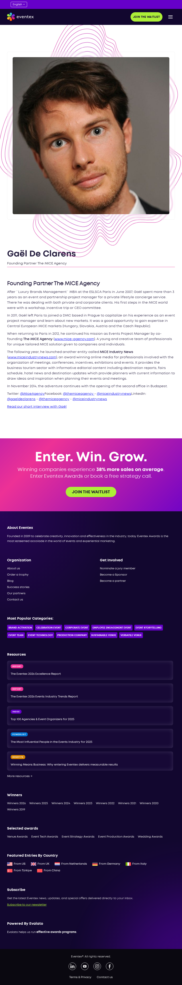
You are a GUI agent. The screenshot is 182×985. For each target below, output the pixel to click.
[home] (20, 17)
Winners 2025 (38, 803)
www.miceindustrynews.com (32, 357)
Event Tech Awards (44, 837)
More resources (19, 776)
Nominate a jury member (117, 568)
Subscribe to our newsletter (27, 905)
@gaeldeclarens (21, 399)
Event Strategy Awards (78, 837)
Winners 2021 (127, 803)
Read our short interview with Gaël (37, 406)
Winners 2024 (60, 803)
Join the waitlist (146, 17)
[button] (170, 16)
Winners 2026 (16, 803)
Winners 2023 (83, 803)
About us (13, 568)
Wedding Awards (150, 837)
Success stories (18, 587)
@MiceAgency (32, 393)
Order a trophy (18, 575)
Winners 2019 (16, 809)
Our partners (16, 593)
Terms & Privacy (80, 977)
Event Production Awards (116, 837)
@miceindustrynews (114, 393)
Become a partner (113, 581)
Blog (10, 581)
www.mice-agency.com (74, 339)
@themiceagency (78, 393)
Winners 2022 (105, 803)
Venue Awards (17, 837)
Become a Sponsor (113, 575)
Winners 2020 (149, 803)
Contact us (15, 599)
